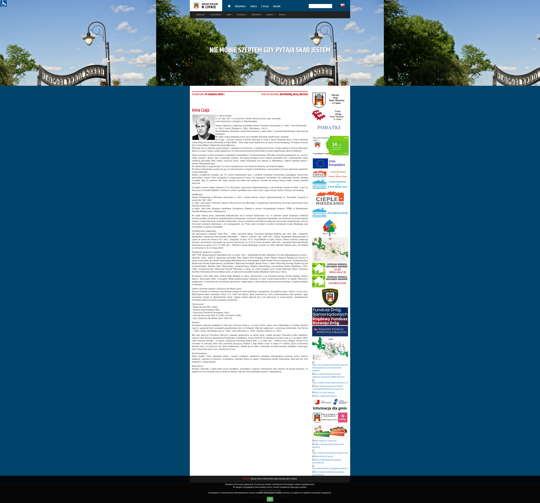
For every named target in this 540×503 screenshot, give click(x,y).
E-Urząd (264, 6)
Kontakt (277, 6)
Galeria (253, 6)
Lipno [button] (229, 14)
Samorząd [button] (200, 14)
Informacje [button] (241, 14)
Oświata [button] (269, 14)
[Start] (229, 6)
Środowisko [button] (256, 14)
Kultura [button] (282, 14)
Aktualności (240, 6)
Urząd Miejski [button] (215, 14)
